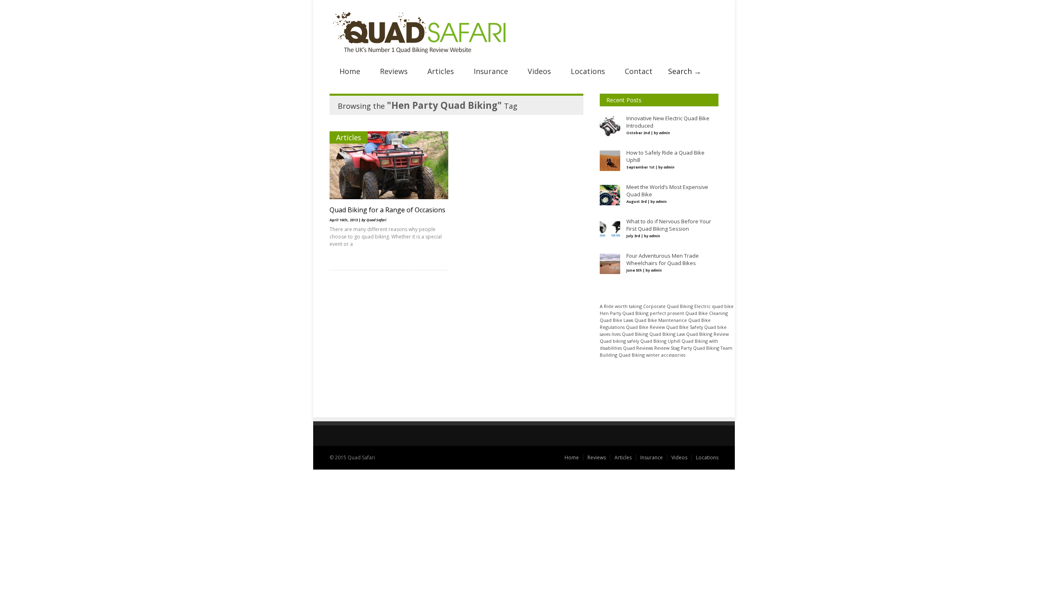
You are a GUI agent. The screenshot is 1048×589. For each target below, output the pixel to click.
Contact (639, 71)
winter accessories (665, 355)
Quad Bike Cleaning (706, 313)
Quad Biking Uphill (660, 341)
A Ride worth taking (621, 306)
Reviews (394, 71)
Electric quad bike (714, 306)
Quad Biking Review (707, 334)
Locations (588, 71)
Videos (539, 71)
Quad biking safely (619, 341)
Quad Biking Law (667, 334)
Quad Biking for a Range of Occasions (387, 209)
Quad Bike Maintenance (661, 320)
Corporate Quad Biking (668, 306)
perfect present (667, 313)
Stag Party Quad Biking (695, 348)
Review (661, 348)
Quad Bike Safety (684, 327)
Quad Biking (635, 334)
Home (349, 71)
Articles (440, 71)
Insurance (491, 71)
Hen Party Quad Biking (624, 313)
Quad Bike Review (645, 327)
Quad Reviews (638, 348)
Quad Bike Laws (616, 320)
